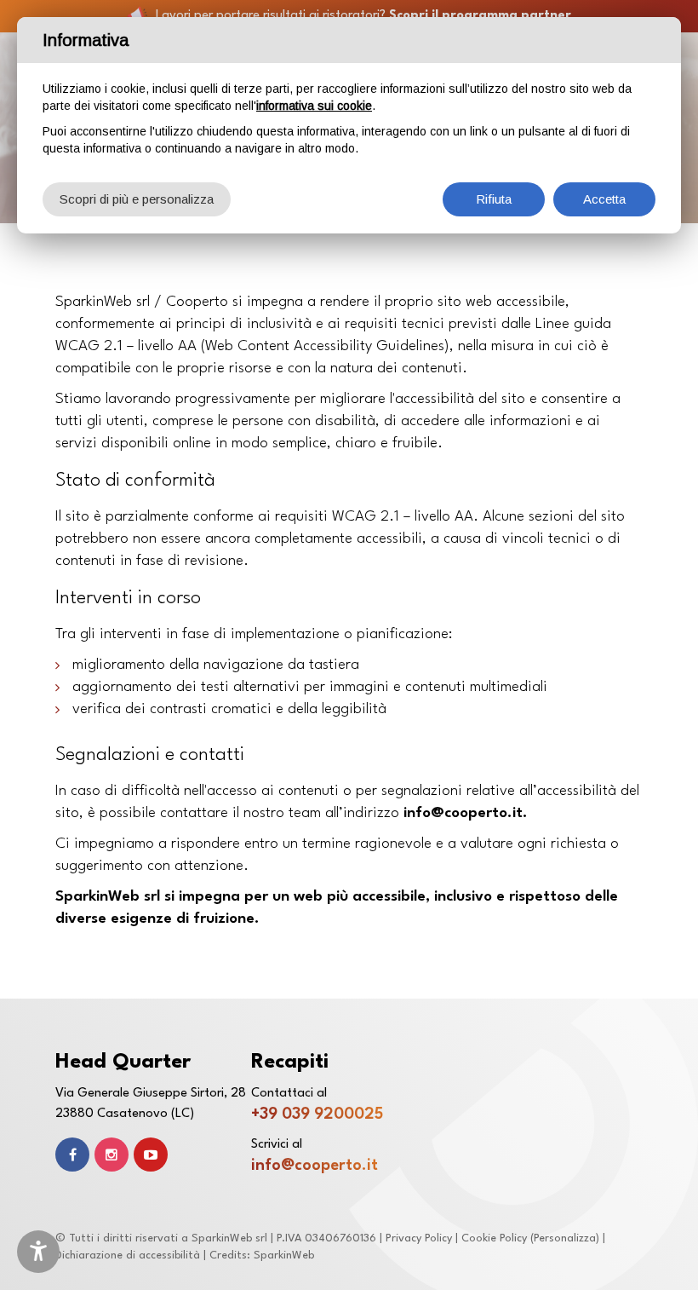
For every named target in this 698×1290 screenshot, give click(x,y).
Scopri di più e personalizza (137, 199)
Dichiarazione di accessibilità (127, 1255)
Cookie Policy (494, 1238)
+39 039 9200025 (317, 1114)
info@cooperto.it (314, 1165)
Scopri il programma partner (480, 15)
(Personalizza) (564, 1238)
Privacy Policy (419, 1238)
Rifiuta (494, 199)
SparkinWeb (284, 1255)
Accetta (604, 199)
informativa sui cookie (314, 105)
